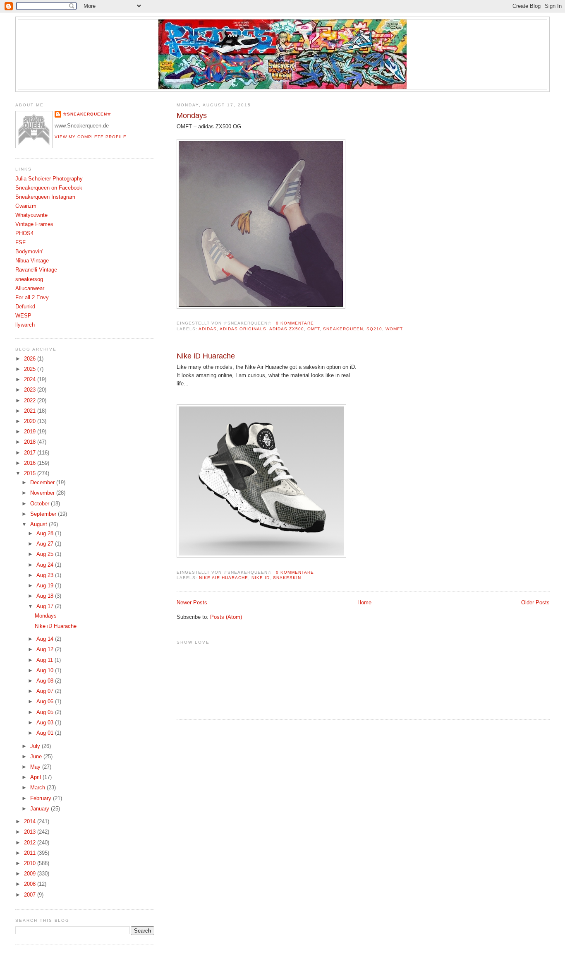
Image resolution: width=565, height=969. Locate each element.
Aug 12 (45, 649)
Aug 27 (45, 544)
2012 (30, 843)
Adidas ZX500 (286, 329)
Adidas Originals (243, 329)
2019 (30, 432)
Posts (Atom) (226, 617)
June (36, 757)
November (43, 493)
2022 (30, 401)
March (38, 788)
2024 (30, 379)
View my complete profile (91, 137)
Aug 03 (45, 723)
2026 (30, 359)
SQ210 (374, 329)
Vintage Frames (34, 224)
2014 (30, 822)
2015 (30, 473)
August (39, 524)
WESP (23, 316)
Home (364, 603)
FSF (20, 242)
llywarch (25, 325)
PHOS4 (24, 233)
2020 (30, 421)
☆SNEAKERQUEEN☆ (87, 114)
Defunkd (25, 307)
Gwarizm (25, 206)
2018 (30, 442)
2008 (30, 884)
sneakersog (29, 279)
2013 (30, 832)
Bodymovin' (29, 252)
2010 (30, 863)
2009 (30, 874)
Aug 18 (45, 596)
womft (394, 329)
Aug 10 (45, 670)
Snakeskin (287, 577)
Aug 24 (45, 565)
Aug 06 (45, 702)
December (43, 483)
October (40, 504)
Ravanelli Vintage (36, 270)
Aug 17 (45, 606)
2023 (30, 390)
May (36, 767)
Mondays (192, 115)
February (41, 798)
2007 (30, 895)
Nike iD (260, 577)
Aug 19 (45, 586)
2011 (30, 853)
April (36, 777)
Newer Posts (192, 603)
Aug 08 (45, 681)
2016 (30, 463)
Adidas (208, 329)
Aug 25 (45, 554)
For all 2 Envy (32, 298)
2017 (30, 453)
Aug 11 (45, 660)
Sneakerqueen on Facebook (48, 188)
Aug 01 (45, 733)
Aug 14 (45, 639)
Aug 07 (45, 691)
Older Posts (535, 603)
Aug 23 (45, 575)
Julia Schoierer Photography (49, 179)
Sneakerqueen (343, 329)
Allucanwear (29, 288)
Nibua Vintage (32, 261)
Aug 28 (45, 533)
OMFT (313, 329)
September (44, 514)
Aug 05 (45, 712)
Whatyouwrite (31, 215)
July (36, 746)
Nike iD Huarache (206, 356)
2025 (30, 369)
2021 (30, 411)
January (40, 809)
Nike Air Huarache (223, 577)
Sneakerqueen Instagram (45, 197)
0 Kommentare (295, 323)
